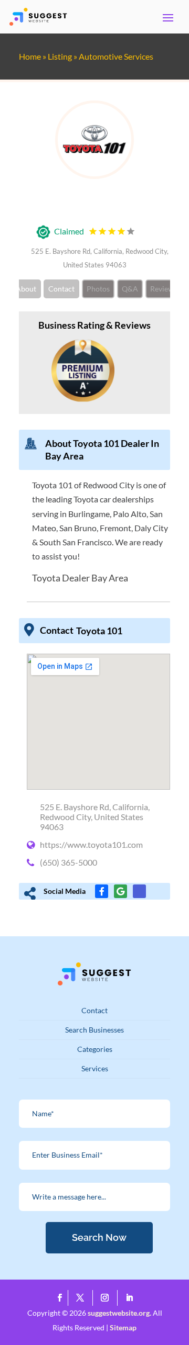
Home (30, 56)
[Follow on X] (82, 1298)
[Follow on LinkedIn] (130, 1298)
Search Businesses (94, 1029)
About (26, 288)
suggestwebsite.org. (119, 1312)
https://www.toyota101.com (91, 844)
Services (94, 1068)
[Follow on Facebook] (60, 1298)
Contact (61, 288)
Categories (94, 1049)
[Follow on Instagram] (107, 1298)
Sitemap (123, 1327)
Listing (60, 56)
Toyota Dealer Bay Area (80, 578)
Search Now (99, 1237)
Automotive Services (116, 56)
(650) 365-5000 (68, 862)
